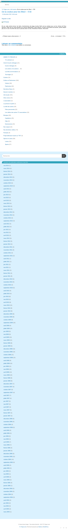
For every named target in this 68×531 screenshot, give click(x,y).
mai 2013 (6, 197)
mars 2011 (6, 270)
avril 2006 (6, 442)
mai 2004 (6, 506)
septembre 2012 (8, 220)
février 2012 (7, 241)
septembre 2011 (8, 255)
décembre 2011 (8, 247)
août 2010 (6, 290)
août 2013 (6, 188)
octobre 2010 (7, 285)
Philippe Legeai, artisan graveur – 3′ (11, 36)
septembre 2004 (8, 497)
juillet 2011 (6, 261)
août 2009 (6, 325)
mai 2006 (6, 439)
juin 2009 (6, 331)
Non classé (6, 127)
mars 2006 (7, 445)
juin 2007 (6, 401)
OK (63, 156)
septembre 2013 (8, 186)
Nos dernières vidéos (9, 130)
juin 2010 (6, 296)
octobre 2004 (7, 494)
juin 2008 (6, 366)
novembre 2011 (8, 250)
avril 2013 (6, 200)
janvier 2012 (7, 244)
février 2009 (7, 343)
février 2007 (7, 413)
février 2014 (7, 171)
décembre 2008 (8, 349)
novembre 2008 (8, 351)
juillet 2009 (7, 328)
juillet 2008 (7, 363)
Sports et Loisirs (7, 138)
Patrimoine (8, 86)
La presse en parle (8, 103)
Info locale (13, 9)
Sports (7, 144)
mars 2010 (7, 305)
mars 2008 (7, 375)
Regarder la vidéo (6, 18)
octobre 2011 (7, 253)
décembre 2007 (8, 383)
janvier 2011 (7, 276)
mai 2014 (6, 165)
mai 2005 (6, 474)
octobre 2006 (7, 424)
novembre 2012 (8, 215)
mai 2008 (6, 369)
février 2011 (7, 273)
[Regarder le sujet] (5, 21)
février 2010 (7, 308)
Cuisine (5, 77)
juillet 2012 (7, 226)
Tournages (8, 74)
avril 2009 (6, 337)
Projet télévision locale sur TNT (12, 135)
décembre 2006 (8, 418)
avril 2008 (6, 372)
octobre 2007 (7, 389)
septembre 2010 (8, 287)
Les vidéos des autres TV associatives (15, 112)
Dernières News (7, 89)
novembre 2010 (8, 282)
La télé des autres (8, 106)
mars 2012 (7, 238)
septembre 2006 (8, 427)
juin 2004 (6, 503)
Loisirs (7, 141)
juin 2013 (6, 194)
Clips (6, 121)
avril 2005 (6, 477)
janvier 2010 (7, 311)
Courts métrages (9, 65)
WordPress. (46, 526)
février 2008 (7, 378)
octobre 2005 (7, 459)
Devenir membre (8, 92)
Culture (7, 83)
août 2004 (6, 500)
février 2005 (7, 482)
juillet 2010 (7, 293)
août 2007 (6, 395)
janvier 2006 (7, 450)
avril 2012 (6, 235)
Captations (8, 118)
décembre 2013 (8, 177)
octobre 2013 (7, 183)
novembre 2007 (8, 386)
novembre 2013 (8, 180)
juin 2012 (6, 229)
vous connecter (12, 45)
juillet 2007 (7, 398)
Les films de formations (11, 71)
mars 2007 (7, 410)
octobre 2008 (7, 354)
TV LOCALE (8, 60)
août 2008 (6, 360)
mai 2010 (6, 299)
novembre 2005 (8, 456)
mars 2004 (7, 511)
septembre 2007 (8, 392)
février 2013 (7, 206)
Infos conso (6, 97)
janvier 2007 (7, 415)
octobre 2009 (7, 319)
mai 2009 (6, 334)
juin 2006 (6, 436)
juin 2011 (6, 264)
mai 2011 (6, 267)
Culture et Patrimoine (9, 80)
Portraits (5, 132)
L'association (7, 100)
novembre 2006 (8, 421)
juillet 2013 (7, 191)
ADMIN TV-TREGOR (9, 57)
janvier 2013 (7, 209)
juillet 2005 (7, 468)
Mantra (40, 526)
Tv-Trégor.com (5, 9)
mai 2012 (6, 232)
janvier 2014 (7, 174)
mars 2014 (7, 168)
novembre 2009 (8, 317)
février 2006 (7, 447)
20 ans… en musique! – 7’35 (58, 36)
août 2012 (6, 223)
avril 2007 (6, 407)
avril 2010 (6, 302)
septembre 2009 (8, 322)
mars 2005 (7, 479)
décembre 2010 (8, 279)
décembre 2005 (8, 453)
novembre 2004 (8, 491)
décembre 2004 (8, 488)
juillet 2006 (7, 433)
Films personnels (10, 109)
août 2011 (6, 258)
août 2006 (6, 430)
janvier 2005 (7, 485)
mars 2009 (7, 340)
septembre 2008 (8, 357)
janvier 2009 (7, 346)
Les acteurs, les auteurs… (12, 68)
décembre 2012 (8, 212)
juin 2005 (6, 471)
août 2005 (6, 465)
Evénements (8, 124)
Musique (5, 115)
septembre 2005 (8, 462)
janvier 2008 (7, 381)
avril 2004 (6, 509)
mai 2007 (6, 404)
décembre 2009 (8, 314)
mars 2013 (7, 203)
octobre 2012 (7, 218)
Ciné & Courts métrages (10, 63)
